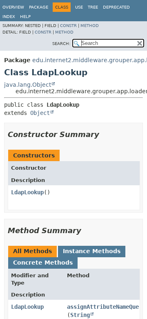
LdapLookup (27, 192)
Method (89, 25)
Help (25, 16)
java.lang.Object (27, 84)
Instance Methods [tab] (91, 251)
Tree (93, 7)
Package (38, 7)
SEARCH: (61, 43)
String (80, 315)
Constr (68, 25)
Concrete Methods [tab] (43, 262)
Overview (13, 7)
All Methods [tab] (32, 251)
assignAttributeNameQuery (106, 306)
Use (79, 7)
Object (40, 113)
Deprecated (116, 7)
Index (8, 16)
